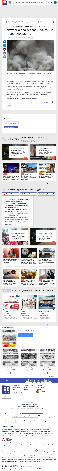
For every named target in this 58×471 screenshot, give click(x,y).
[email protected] (7, 467)
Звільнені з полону (45, 22)
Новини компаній (6, 398)
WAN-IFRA (4, 419)
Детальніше (14, 389)
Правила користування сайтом (29, 404)
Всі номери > (52, 376)
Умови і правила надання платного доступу (29, 406)
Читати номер (25, 335)
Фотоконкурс (40, 2)
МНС (9, 106)
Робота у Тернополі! (17, 22)
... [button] (45, 2)
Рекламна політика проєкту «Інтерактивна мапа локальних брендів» (29, 408)
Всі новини (17, 2)
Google (36, 99)
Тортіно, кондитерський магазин (10, 310)
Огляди (31, 22)
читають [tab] (42, 137)
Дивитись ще (51, 184)
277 (32, 37)
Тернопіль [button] (10, 3)
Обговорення (24, 2)
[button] (43, 189)
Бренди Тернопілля (12, 194)
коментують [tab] (27, 137)
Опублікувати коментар (11, 127)
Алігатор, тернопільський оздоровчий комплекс (46, 310)
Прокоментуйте (47, 102)
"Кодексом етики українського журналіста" (31, 413)
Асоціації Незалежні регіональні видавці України (25, 417)
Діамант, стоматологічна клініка (28, 310)
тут (39, 415)
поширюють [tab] (28, 140)
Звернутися (26, 389)
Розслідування (32, 2)
